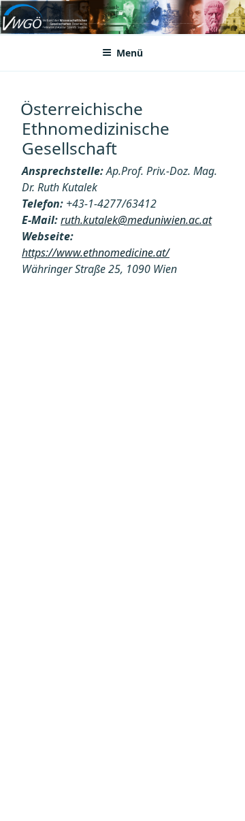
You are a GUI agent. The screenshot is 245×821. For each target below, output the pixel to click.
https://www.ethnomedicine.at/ (95, 252)
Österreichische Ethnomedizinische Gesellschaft (94, 128)
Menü (129, 52)
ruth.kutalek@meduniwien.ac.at (136, 219)
